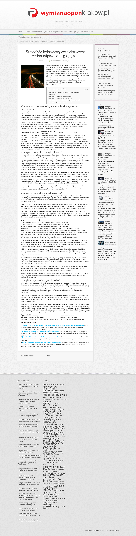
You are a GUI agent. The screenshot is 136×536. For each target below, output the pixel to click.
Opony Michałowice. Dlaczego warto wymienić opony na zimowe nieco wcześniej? (29, 393)
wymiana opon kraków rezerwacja (53, 487)
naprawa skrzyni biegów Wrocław (52, 412)
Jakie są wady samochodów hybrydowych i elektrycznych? (64, 100)
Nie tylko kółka (87, 32)
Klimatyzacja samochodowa (50, 389)
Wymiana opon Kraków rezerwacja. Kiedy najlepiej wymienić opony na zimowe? (28, 386)
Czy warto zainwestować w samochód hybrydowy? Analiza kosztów (27, 408)
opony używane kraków (53, 425)
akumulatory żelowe (53, 384)
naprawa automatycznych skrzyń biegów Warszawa (52, 404)
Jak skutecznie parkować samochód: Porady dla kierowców (41, 342)
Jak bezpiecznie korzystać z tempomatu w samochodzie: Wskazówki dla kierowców (26, 477)
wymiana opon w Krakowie (51, 495)
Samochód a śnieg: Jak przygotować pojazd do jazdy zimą (105, 85)
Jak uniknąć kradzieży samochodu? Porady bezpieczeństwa (41, 337)
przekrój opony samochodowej (53, 441)
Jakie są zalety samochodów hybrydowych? (60, 96)
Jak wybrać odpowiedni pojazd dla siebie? (60, 102)
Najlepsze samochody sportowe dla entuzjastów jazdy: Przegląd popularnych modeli (28, 401)
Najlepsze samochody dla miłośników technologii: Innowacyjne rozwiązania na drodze (107, 110)
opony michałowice (49, 423)
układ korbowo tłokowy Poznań (53, 466)
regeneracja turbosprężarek (51, 447)
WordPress (115, 530)
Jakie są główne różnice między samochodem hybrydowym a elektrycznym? (65, 93)
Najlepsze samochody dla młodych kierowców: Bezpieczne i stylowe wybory (28, 439)
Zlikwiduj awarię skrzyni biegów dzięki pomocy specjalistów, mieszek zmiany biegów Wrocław (53, 325)
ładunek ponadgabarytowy (54, 505)
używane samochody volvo (54, 472)
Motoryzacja (74, 32)
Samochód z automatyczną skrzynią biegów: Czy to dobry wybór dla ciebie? (106, 92)
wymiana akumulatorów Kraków (52, 479)
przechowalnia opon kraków (53, 435)
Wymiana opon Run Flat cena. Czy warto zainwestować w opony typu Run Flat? (28, 432)
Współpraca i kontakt (33, 32)
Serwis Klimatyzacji (51, 455)
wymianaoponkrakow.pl (60, 60)
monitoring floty (51, 395)
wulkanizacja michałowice (52, 475)
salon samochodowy (53, 451)
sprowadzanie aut (52, 458)
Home (20, 32)
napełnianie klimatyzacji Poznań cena (57, 399)
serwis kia (48, 454)
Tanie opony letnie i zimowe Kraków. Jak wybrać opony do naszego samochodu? (29, 462)
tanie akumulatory (52, 460)
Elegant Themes (98, 530)
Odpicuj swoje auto (104, 50)
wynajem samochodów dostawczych (54, 500)
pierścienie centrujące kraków (53, 431)
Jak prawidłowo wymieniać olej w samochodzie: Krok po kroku (107, 180)
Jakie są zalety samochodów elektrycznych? (60, 98)
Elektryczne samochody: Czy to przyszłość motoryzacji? (40, 331)
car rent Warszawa (54, 385)
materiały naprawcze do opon (53, 392)
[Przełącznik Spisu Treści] (85, 89)
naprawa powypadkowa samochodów (53, 409)
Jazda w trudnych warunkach (55, 32)
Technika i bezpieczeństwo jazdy (30, 37)
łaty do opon (46, 508)
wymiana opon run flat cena (53, 491)
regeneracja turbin (50, 444)
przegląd (54, 438)
